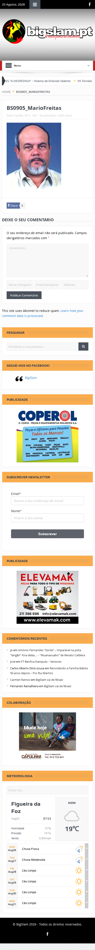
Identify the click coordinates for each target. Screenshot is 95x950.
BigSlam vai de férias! (49, 680)
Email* (16, 494)
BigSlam (31, 378)
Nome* (16, 511)
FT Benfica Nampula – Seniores (41, 662)
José (12, 662)
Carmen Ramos (20, 680)
